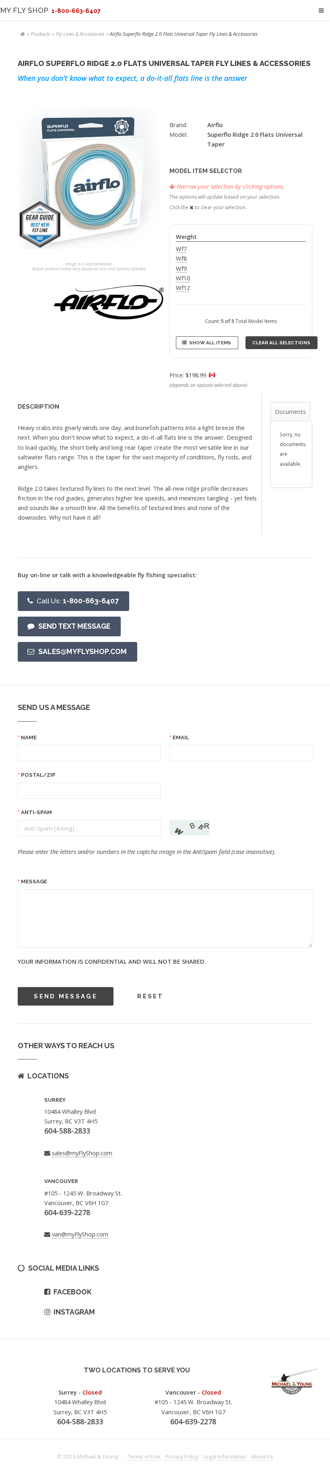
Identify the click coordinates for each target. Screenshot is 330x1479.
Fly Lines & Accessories (80, 34)
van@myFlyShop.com (80, 1234)
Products (40, 34)
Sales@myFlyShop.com (82, 651)
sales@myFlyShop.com (82, 1153)
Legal (224, 1456)
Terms (144, 1456)
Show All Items (210, 343)
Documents (290, 411)
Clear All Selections (281, 343)
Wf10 (183, 278)
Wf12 (183, 288)
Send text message (74, 626)
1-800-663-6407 (78, 601)
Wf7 (181, 249)
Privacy (181, 1456)
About (262, 1456)
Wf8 (181, 258)
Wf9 (181, 268)
